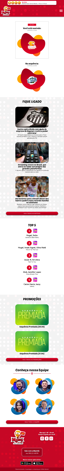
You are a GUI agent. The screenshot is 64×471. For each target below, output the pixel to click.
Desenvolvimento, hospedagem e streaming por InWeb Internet (32, 469)
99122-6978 (32, 452)
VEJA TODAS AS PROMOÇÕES (32, 360)
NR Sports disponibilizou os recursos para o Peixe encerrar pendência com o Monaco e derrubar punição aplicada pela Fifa (32, 133)
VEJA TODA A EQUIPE (32, 422)
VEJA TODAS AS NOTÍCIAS (32, 213)
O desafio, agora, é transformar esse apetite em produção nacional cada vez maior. (32, 168)
